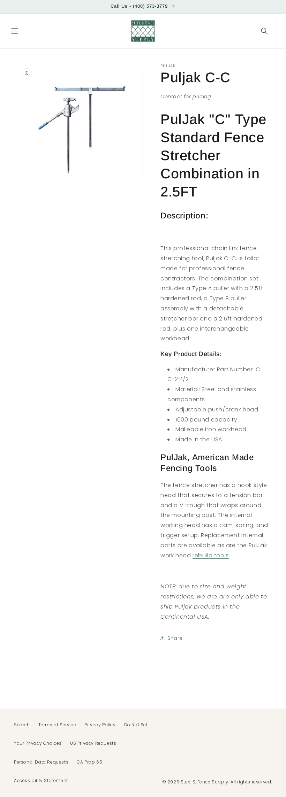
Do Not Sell (136, 725)
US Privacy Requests (93, 743)
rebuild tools (211, 555)
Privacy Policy (99, 725)
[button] (14, 31)
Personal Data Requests (41, 762)
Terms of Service (57, 725)
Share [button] (175, 638)
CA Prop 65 (89, 762)
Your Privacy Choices (38, 743)
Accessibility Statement (41, 780)
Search (22, 725)
